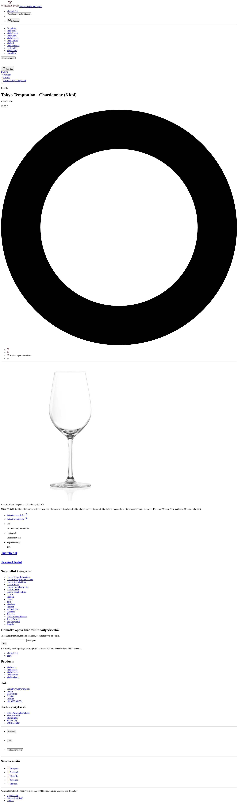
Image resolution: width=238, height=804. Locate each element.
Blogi (9, 655)
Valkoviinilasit (13, 609)
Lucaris (6, 77)
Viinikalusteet (12, 38)
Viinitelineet (12, 670)
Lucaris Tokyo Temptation (14, 80)
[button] (70, 432)
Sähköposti (31, 640)
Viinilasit (10, 43)
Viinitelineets (12, 33)
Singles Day (12, 720)
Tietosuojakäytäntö (15, 798)
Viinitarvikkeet (13, 45)
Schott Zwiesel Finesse (17, 616)
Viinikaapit (11, 31)
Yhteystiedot (12, 11)
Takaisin (10, 699)
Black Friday (12, 718)
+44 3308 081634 (14, 701)
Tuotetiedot (9, 553)
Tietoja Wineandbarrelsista (18, 713)
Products (11, 731)
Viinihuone (11, 36)
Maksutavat (12, 694)
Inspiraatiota (12, 50)
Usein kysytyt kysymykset (18, 689)
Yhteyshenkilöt (13, 715)
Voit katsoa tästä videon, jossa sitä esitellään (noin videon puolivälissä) (116, 592)
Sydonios (11, 612)
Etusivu (4, 72)
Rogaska (10, 624)
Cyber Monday (13, 723)
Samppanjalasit (13, 621)
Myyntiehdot (12, 795)
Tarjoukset (11, 28)
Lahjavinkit (12, 48)
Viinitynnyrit (12, 40)
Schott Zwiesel (13, 619)
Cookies (10, 800)
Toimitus (10, 696)
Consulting (11, 53)
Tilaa (4, 644)
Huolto (10, 691)
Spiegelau (11, 614)
